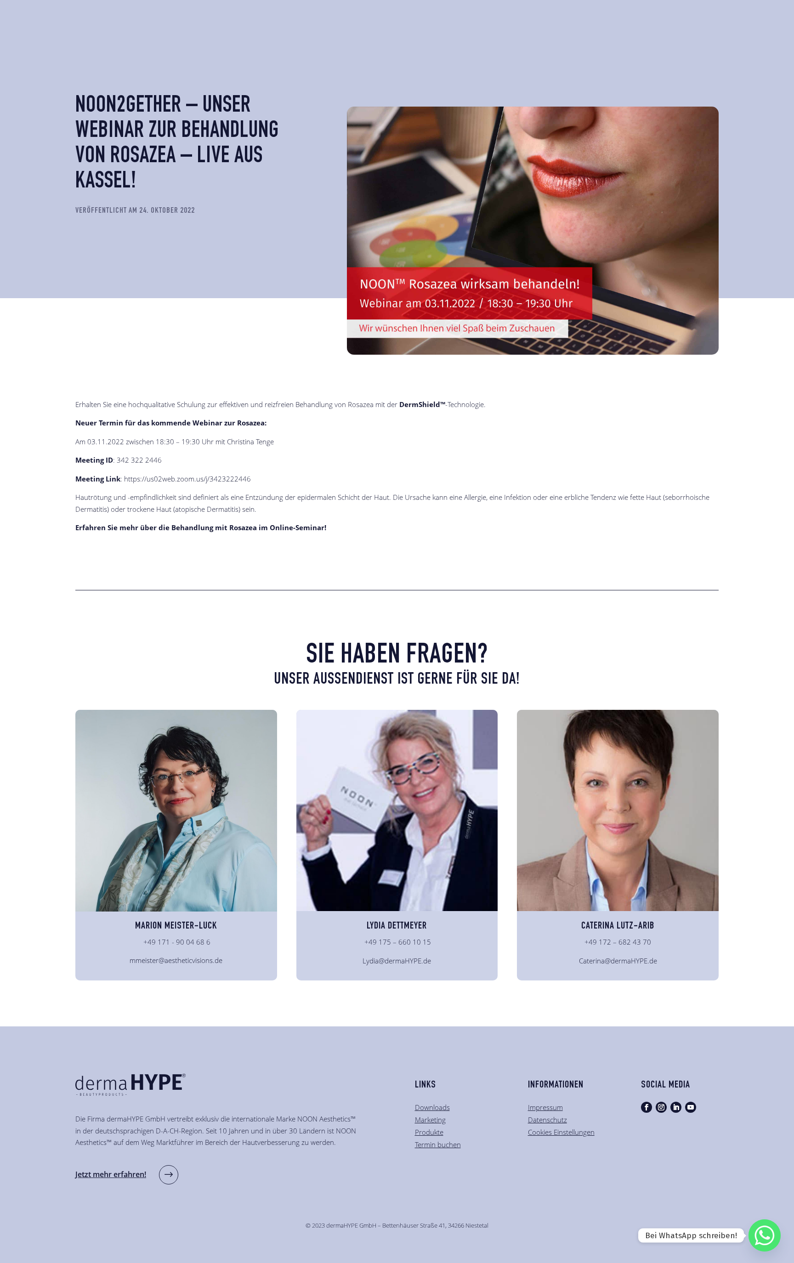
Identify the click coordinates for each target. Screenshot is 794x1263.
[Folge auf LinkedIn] (675, 1107)
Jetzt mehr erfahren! (110, 1174)
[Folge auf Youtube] (690, 1107)
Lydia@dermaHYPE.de (397, 960)
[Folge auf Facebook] (646, 1107)
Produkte (429, 1132)
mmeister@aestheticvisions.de (176, 960)
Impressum (545, 1107)
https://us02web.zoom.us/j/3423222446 (187, 478)
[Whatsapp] (765, 1235)
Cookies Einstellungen (561, 1132)
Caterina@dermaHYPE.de (618, 960)
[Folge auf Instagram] (661, 1107)
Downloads (432, 1107)
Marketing (430, 1119)
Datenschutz (547, 1119)
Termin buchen (438, 1144)
